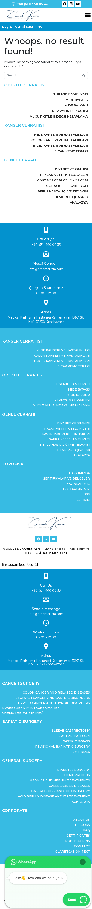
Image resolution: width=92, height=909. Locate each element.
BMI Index (81, 752)
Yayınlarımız (78, 484)
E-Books (82, 825)
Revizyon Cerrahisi (70, 111)
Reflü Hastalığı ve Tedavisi (63, 191)
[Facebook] (64, 4)
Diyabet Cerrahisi (71, 169)
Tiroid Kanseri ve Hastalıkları (59, 146)
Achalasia (81, 802)
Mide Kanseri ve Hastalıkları (61, 134)
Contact (82, 846)
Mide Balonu (76, 105)
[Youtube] (78, 4)
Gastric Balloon (74, 736)
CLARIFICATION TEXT (72, 851)
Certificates (78, 835)
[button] (83, 862)
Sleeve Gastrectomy (71, 730)
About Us (81, 819)
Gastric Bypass (76, 741)
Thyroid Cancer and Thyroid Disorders (53, 703)
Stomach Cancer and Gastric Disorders (53, 698)
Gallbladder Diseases (69, 786)
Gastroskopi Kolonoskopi (62, 180)
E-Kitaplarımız (76, 489)
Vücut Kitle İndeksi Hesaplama (59, 116)
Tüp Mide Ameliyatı (70, 94)
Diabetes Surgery (73, 770)
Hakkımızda (79, 473)
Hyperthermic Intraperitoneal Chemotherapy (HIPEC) (31, 711)
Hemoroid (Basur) (71, 197)
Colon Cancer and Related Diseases (56, 692)
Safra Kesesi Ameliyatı (67, 186)
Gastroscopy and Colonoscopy (60, 791)
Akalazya (79, 202)
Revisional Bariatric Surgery (62, 746)
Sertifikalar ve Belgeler (66, 478)
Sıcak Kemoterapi (71, 151)
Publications (77, 841)
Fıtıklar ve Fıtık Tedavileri (63, 175)
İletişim (83, 500)
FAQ (86, 830)
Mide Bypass (76, 100)
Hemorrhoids (77, 775)
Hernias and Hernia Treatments (60, 780)
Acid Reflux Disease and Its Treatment (54, 796)
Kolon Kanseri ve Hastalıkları (59, 140)
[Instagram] (71, 4)
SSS (87, 494)
